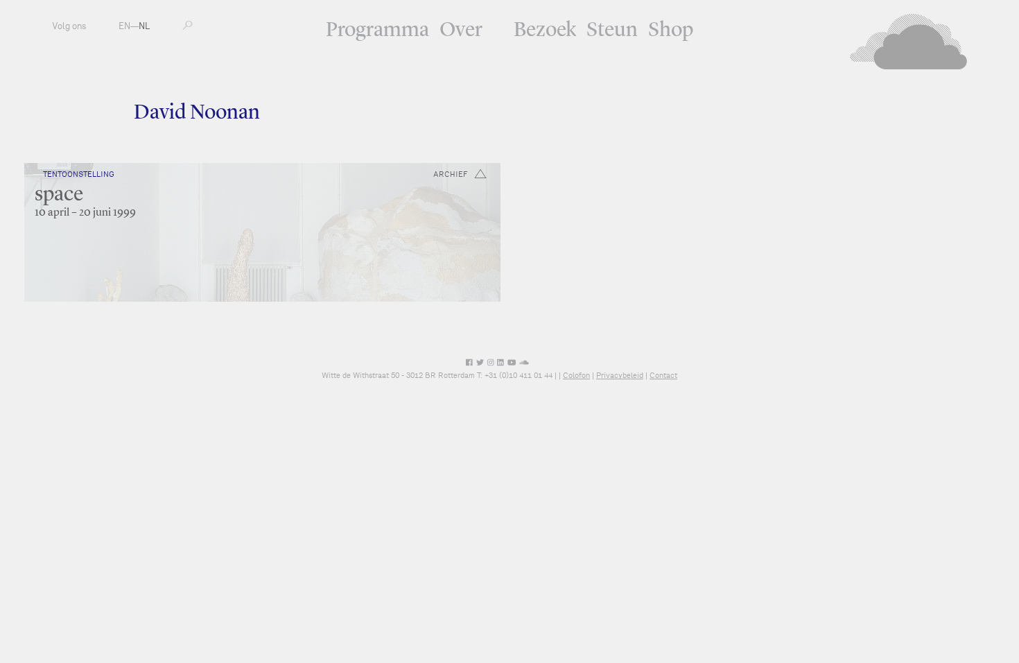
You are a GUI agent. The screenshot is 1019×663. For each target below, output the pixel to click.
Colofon (576, 375)
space (59, 194)
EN (124, 26)
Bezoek (545, 30)
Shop (670, 30)
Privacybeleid (619, 375)
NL (144, 26)
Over (460, 30)
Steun (612, 30)
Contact (663, 375)
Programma (377, 30)
